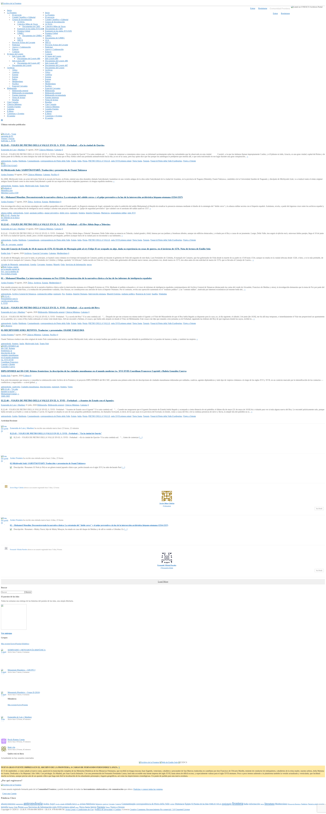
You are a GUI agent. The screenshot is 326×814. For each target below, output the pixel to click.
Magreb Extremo (113, 294)
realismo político (128, 294)
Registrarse (285, 13)
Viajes (70, 387)
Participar (16, 45)
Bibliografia (12, 88)
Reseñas (15, 100)
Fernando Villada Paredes (18, 549)
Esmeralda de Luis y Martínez (13, 150)
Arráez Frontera (7, 175)
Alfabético (25, 644)
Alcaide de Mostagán (9, 264)
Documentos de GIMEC (32, 36)
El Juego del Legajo (15, 54)
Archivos (11, 68)
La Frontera (12, 13)
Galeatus (10, 109)
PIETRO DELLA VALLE (99, 161)
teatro (77, 807)
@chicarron (167, 506)
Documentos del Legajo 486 (28, 58)
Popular (18, 644)
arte (78, 804)
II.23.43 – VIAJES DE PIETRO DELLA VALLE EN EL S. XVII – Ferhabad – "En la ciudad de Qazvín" (56, 433)
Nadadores (304, 804)
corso (172, 804)
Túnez (107, 807)
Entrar (275, 13)
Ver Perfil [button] (319, 509)
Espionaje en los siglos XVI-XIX (30, 29)
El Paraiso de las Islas (200, 804)
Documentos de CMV (31, 26)
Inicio (9, 10)
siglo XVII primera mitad (121, 161)
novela (4, 806)
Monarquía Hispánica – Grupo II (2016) (24, 692)
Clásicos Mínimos (14, 104)
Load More (163, 581)
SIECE (20, 40)
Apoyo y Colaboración (21, 47)
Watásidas (163, 294)
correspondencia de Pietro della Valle (55, 161)
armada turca (71, 804)
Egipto (73, 161)
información (254, 804)
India (79, 161)
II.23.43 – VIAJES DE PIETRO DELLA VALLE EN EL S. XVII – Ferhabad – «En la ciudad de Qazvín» (53, 145)
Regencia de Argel (143, 294)
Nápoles (10, 807)
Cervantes (41, 264)
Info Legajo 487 (18, 61)
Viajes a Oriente (189, 161)
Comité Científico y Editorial (23, 17)
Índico (14, 79)
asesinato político (36, 213)
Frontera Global (23, 31)
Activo (12, 644)
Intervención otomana (97, 294)
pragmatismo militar (118, 213)
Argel (26, 213)
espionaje (74, 213)
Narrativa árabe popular (316, 804)
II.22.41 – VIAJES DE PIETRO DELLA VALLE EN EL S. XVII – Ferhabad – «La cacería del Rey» (50, 307)
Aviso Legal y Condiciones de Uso (79, 809)
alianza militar (6, 213)
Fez (63, 294)
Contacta (15, 52)
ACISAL (21, 22)
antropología (6, 161)
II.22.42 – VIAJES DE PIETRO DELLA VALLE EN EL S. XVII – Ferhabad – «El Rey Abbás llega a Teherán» (56, 224)
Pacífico (15, 84)
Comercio (118, 804)
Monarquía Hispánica (294, 804)
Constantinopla (33, 161)
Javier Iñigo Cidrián (17, 488)
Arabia (14, 161)
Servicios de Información (76, 264)
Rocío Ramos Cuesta (16, 739)
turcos (89, 264)
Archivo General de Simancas (24, 294)
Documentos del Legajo (21, 65)
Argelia (33, 264)
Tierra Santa (137, 161)
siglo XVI (131, 213)
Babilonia (22, 161)
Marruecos (105, 213)
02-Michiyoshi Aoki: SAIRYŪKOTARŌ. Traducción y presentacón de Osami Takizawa (44, 170)
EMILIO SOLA (215, 804)
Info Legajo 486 (18, 56)
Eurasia (15, 75)
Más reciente (5, 644)
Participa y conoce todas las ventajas (148, 789)
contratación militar (44, 294)
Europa (15, 77)
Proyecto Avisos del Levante (23, 42)
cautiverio (16, 387)
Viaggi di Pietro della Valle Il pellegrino (166, 161)
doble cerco (64, 213)
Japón (21, 186)
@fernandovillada (167, 568)
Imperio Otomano (93, 213)
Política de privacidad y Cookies (108, 809)
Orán (63, 264)
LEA (19, 38)
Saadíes (155, 294)
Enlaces (15, 49)
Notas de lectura (18, 97)
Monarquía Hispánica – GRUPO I (21, 670)
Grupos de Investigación (22, 19)
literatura (269, 803)
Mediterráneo (17, 81)
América (15, 72)
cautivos (105, 804)
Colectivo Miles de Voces (27, 24)
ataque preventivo (51, 213)
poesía (26, 807)
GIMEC (20, 33)
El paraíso (11, 116)
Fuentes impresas (19, 95)
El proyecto (17, 15)
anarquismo (19, 804)
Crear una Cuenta (9, 793)
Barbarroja (99, 804)
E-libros (10, 111)
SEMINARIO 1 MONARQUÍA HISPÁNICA (27, 650)
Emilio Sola (5, 253)
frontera (15, 186)
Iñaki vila (11, 747)
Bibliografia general (20, 91)
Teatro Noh (44, 186)
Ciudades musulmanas (30, 387)
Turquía (146, 161)
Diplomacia (179, 804)
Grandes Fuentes (14, 107)
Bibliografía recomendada (22, 93)
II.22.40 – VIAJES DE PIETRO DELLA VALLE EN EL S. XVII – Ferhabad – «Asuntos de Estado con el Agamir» (57, 400)
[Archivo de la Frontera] (11, 3)
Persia (85, 161)
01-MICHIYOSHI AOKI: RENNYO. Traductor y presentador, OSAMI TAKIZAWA (42, 330)
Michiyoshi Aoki (32, 186)
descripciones (45, 387)
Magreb (56, 264)
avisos (83, 804)
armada (62, 804)
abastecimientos (8, 804)
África (14, 70)
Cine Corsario (12, 102)
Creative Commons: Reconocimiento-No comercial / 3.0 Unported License (160, 809)
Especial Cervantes (20, 86)
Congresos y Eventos (15, 113)
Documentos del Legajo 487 (28, 63)
